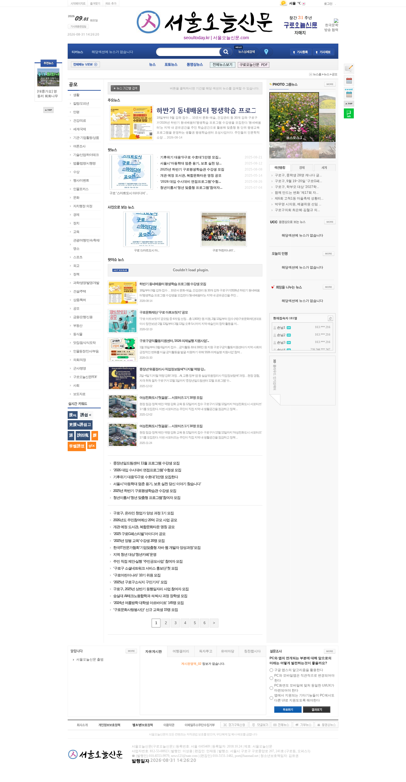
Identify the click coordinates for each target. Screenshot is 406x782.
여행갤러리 (181, 651)
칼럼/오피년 (81, 103)
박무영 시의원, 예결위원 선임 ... (298, 204)
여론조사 (79, 146)
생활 (76, 95)
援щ (72, 415)
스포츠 (77, 257)
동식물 (77, 334)
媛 (95, 435)
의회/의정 (79, 360)
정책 (76, 274)
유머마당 (227, 651)
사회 (76, 385)
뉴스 (326, 74)
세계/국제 (79, 129)
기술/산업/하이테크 (86, 155)
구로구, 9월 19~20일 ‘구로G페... (298, 181)
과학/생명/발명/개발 (86, 283)
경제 (76, 215)
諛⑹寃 (83, 435)
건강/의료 (79, 121)
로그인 (328, 3)
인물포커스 (80, 189)
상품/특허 (79, 300)
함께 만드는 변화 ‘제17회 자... (296, 193)
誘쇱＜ (86, 415)
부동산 (77, 326)
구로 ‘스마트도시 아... (146, 250)
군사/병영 (79, 368)
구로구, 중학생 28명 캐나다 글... (298, 175)
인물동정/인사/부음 (86, 351)
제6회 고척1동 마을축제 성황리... (299, 198)
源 (71, 435)
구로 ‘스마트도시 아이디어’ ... (128, 193)
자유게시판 (153, 651)
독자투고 (205, 651)
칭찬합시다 (252, 651)
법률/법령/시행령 (84, 163)
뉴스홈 (317, 74)
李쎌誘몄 (77, 446)
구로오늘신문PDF (85, 377)
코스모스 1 (294, 138)
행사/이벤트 (81, 180)
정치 (76, 223)
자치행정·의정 (82, 206)
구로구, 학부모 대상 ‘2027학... (297, 187)
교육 (76, 232)
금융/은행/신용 (83, 317)
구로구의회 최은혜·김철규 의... (297, 210)
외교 (76, 266)
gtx (92, 445)
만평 (76, 112)
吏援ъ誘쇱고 (80, 424)
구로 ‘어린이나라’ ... (223, 250)
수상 (76, 172)
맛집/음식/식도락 (84, 343)
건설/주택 (79, 291)
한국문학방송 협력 (331, 27)
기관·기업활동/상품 (86, 138)
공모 (334, 74)
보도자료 (79, 394)
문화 (76, 198)
